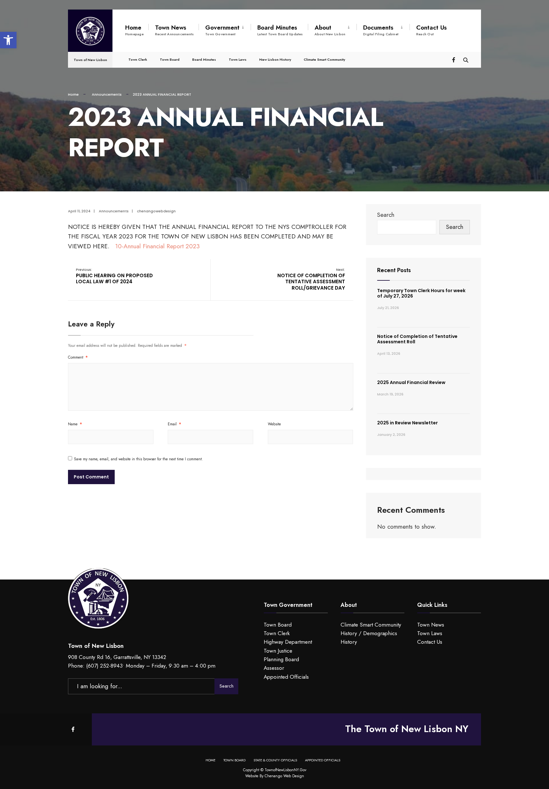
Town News (174, 30)
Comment (78, 357)
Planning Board (281, 659)
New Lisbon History (275, 59)
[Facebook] (454, 59)
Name (75, 424)
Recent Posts (394, 270)
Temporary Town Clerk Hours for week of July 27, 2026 (421, 293)
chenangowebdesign (156, 211)
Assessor (274, 668)
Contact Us (431, 30)
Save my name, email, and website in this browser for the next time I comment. (138, 459)
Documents (380, 30)
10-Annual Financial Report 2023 (157, 246)
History (349, 642)
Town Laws (238, 59)
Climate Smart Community (324, 59)
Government (222, 30)
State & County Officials (275, 760)
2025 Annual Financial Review (411, 382)
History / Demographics (369, 633)
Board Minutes (280, 30)
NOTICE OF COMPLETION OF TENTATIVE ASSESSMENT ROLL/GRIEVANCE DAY (311, 279)
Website (274, 424)
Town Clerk (137, 59)
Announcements (107, 94)
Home (134, 30)
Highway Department (288, 642)
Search (385, 214)
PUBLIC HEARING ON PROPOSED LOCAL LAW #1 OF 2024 (114, 276)
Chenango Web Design (284, 776)
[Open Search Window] (465, 59)
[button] (8, 40)
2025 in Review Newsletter (407, 423)
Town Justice (278, 651)
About (330, 30)
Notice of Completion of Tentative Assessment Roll (417, 339)
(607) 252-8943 (104, 665)
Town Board (170, 59)
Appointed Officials (286, 677)
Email (174, 424)
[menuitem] (225, 29)
